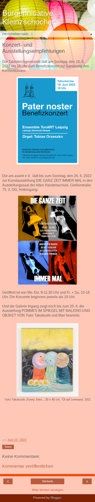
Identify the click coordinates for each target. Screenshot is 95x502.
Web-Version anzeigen (47, 490)
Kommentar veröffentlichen (27, 466)
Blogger (56, 497)
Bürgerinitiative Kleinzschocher (28, 17)
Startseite (47, 481)
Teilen (8, 446)
